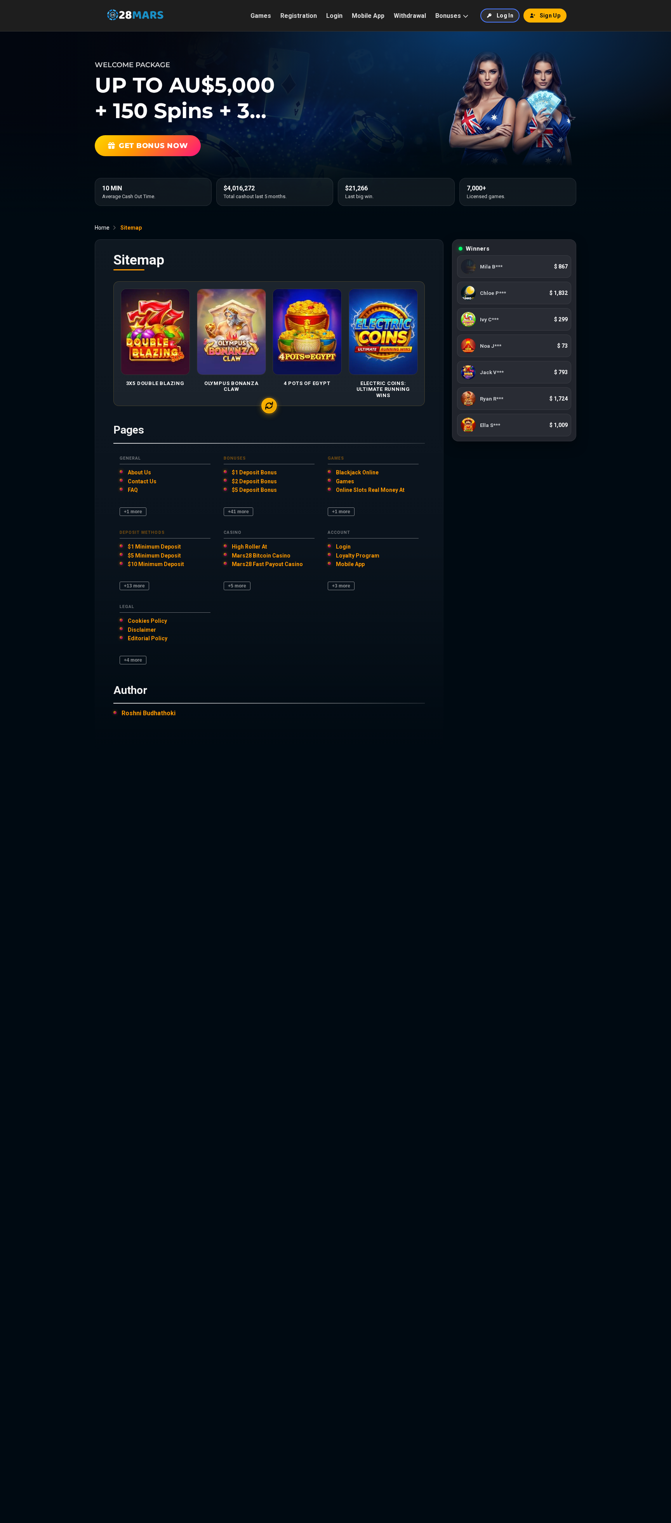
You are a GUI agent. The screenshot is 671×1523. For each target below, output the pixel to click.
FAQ (133, 490)
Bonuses (448, 15)
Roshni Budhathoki (149, 713)
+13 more (134, 586)
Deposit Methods (142, 532)
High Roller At (249, 547)
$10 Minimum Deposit (156, 564)
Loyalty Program (357, 555)
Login (334, 15)
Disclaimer (142, 630)
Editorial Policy (147, 638)
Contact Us (142, 481)
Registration (298, 15)
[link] (514, 266)
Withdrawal (410, 15)
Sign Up (550, 15)
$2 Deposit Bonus (254, 481)
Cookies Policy (147, 621)
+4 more (133, 660)
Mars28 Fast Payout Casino (267, 564)
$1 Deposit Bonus (254, 472)
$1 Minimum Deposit (154, 547)
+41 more (238, 511)
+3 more (341, 586)
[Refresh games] (269, 405)
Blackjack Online (357, 472)
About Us (139, 472)
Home (102, 228)
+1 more (133, 511)
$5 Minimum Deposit (154, 555)
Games (260, 15)
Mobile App (368, 15)
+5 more (237, 586)
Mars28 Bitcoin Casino (261, 555)
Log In (505, 15)
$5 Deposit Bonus (254, 490)
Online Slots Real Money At (370, 490)
